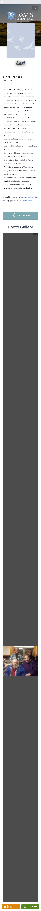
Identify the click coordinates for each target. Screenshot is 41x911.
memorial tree (29, 196)
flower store (27, 200)
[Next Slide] (36, 661)
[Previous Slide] (5, 661)
